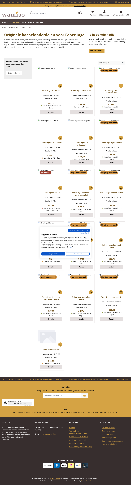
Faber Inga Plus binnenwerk (111, 91)
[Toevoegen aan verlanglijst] (60, 86)
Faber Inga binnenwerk (81, 90)
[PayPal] (57, 465)
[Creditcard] (85, 465)
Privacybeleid (85, 233)
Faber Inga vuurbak (51, 193)
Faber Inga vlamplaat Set (112, 297)
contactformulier (80, 6)
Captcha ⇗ (28, 405)
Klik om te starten (20, 403)
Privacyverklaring (108, 428)
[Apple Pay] (64, 465)
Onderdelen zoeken (76, 443)
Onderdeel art (13, 73)
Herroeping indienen (110, 444)
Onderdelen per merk (77, 440)
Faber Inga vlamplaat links (111, 246)
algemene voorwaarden (96, 412)
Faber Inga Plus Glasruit (51, 143)
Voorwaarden (107, 434)
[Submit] (84, 395)
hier (71, 247)
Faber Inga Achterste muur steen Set (81, 194)
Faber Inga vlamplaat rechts (81, 298)
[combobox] (53, 13)
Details (51, 112)
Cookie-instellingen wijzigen (112, 441)
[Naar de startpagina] (13, 13)
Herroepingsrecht (109, 437)
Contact (72, 428)
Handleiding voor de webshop (80, 447)
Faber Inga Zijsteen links (111, 143)
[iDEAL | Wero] (71, 465)
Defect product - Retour (78, 437)
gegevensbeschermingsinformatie (61, 412)
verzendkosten (55, 479)
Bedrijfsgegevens (108, 431)
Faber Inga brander (51, 349)
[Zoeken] (79, 13)
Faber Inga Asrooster (51, 90)
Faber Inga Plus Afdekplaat (81, 144)
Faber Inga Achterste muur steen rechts (51, 298)
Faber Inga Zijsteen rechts (111, 193)
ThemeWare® (86, 481)
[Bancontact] (78, 465)
